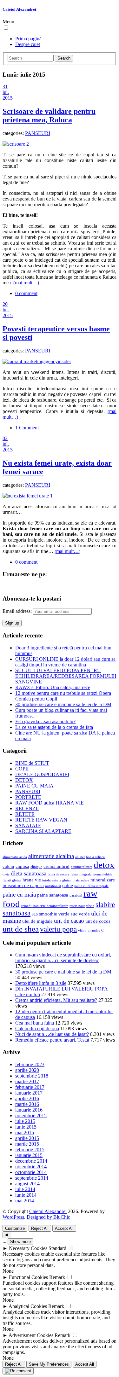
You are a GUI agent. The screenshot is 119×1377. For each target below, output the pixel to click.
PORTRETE (28, 797)
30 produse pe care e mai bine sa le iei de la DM (63, 704)
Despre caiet (27, 44)
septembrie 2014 (31, 1178)
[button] (6, 28)
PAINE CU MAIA (34, 785)
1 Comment (27, 427)
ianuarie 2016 (29, 1110)
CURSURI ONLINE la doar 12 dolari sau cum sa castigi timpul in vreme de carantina (65, 661)
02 (5, 438)
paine (67, 885)
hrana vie (32, 879)
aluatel (80, 857)
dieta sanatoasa (28, 873)
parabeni (75, 895)
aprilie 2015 (27, 1138)
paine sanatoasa (52, 895)
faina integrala (80, 874)
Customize (15, 1228)
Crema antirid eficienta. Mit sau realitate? (56, 1000)
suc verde (80, 913)
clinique (36, 867)
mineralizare (102, 879)
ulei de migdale (37, 921)
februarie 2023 (29, 1064)
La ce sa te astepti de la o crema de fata (54, 727)
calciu (8, 866)
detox (104, 865)
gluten (16, 880)
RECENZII (27, 808)
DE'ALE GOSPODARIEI (42, 774)
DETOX (24, 780)
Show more (20, 1241)
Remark (57, 1277)
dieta (6, 874)
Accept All (64, 1228)
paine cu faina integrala (91, 886)
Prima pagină (28, 38)
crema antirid (56, 866)
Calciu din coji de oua (37, 1028)
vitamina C (95, 930)
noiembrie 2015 (31, 1115)
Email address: (18, 611)
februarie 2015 (29, 1149)
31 (5, 86)
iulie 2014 (25, 1189)
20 (5, 304)
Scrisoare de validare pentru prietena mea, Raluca (49, 115)
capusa (22, 866)
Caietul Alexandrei (19, 9)
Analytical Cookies (28, 1306)
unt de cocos (97, 921)
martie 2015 (27, 1144)
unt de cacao (69, 920)
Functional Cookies (28, 1277)
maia (76, 880)
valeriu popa (58, 929)
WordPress (13, 1217)
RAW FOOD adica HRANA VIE (49, 802)
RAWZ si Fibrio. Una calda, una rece (52, 687)
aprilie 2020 (27, 1070)
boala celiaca (95, 857)
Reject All (40, 1228)
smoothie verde (54, 913)
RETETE (25, 814)
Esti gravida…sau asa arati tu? (45, 721)
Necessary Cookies (28, 1248)
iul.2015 (8, 95)
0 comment (26, 293)
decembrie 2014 (31, 1161)
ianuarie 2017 (29, 1092)
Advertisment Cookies (31, 1335)
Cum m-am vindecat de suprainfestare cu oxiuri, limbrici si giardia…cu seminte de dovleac (63, 957)
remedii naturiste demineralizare (44, 906)
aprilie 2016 (27, 1098)
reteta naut (77, 906)
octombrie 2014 (31, 1172)
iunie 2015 (25, 1127)
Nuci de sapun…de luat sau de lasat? (52, 1034)
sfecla (90, 906)
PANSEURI (37, 133)
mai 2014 (24, 1200)
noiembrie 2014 (31, 1166)
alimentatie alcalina (51, 856)
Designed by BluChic (48, 1217)
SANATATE (28, 825)
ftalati (7, 880)
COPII (22, 768)
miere (85, 880)
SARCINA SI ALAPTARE (43, 831)
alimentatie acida (15, 857)
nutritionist (53, 886)
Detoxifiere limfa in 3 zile (40, 983)
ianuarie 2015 (29, 1155)
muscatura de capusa (23, 885)
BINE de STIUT (32, 763)
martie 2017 (27, 1081)
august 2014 (27, 1183)
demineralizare (81, 867)
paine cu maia (19, 894)
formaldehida (102, 874)
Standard (57, 1248)
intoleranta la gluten (56, 880)
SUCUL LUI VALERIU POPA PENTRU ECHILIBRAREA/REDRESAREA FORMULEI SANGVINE (65, 676)
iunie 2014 (25, 1195)
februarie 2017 (29, 1087)
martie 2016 (27, 1104)
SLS (35, 914)
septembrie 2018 (31, 1075)
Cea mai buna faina (34, 1022)
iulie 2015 (25, 1121)
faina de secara (58, 874)
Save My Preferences (49, 1364)
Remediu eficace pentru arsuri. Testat (52, 1040)
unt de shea (21, 928)
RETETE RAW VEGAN (41, 819)
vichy (82, 930)
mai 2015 (24, 1132)
